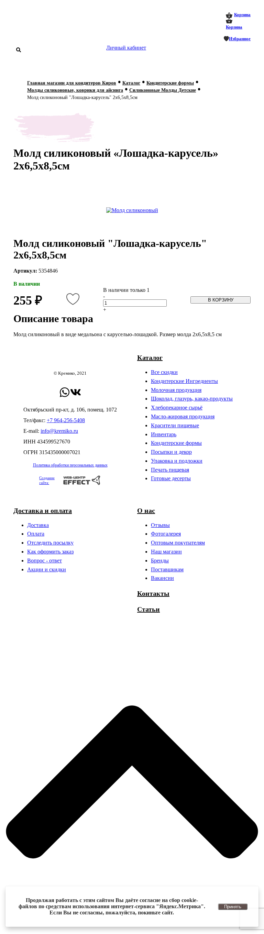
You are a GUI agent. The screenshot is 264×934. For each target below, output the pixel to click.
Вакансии (162, 578)
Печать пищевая (170, 470)
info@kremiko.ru (59, 431)
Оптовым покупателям (178, 543)
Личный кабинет (126, 48)
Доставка (38, 525)
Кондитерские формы (170, 83)
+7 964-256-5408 (66, 420)
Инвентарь (163, 434)
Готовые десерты (171, 478)
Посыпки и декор (171, 452)
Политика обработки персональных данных (70, 465)
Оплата (35, 534)
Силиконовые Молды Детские (162, 90)
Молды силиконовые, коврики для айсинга (75, 90)
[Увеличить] (132, 210)
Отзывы (160, 525)
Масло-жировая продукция (182, 416)
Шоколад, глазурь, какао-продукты (192, 399)
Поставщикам (167, 569)
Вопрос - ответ (44, 560)
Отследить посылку (50, 543)
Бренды (160, 560)
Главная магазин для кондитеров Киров (71, 83)
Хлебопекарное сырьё (176, 407)
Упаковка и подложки (176, 461)
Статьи (148, 609)
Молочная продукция (176, 390)
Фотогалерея (166, 534)
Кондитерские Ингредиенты (184, 381)
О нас (146, 510)
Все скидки (164, 372)
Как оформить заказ (50, 551)
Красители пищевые (175, 425)
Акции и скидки (46, 569)
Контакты (153, 593)
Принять (232, 906)
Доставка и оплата (42, 510)
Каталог (131, 83)
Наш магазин (166, 551)
